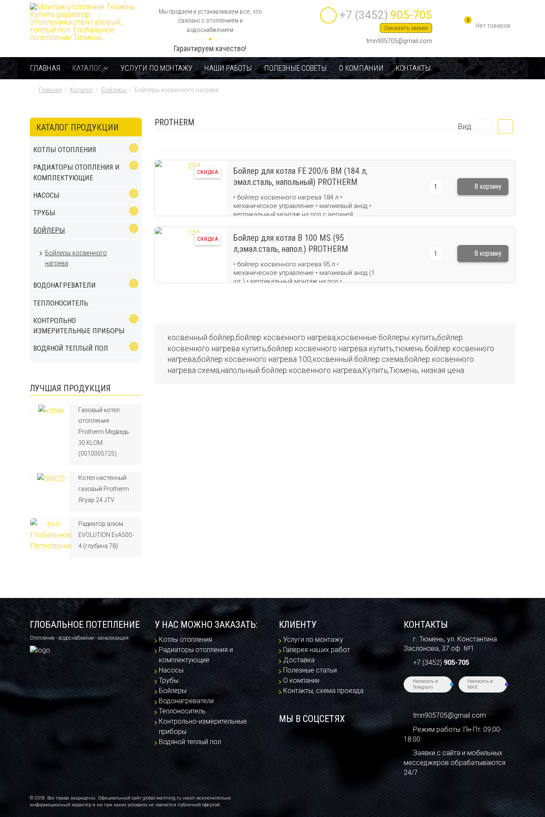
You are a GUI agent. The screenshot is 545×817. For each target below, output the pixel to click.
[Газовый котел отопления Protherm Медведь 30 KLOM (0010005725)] (50, 409)
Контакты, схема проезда (323, 691)
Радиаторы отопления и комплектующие (76, 172)
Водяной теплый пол (70, 348)
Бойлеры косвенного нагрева (76, 257)
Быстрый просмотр (190, 203)
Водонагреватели (64, 285)
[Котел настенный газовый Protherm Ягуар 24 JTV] (51, 477)
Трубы (44, 212)
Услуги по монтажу (156, 68)
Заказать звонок (406, 28)
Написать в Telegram (425, 684)
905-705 (385, 15)
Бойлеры (113, 90)
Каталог (87, 68)
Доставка (299, 660)
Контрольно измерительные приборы (79, 325)
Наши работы (228, 68)
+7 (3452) (441, 662)
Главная (45, 68)
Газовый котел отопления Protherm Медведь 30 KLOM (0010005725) (103, 432)
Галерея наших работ (316, 650)
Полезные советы (295, 68)
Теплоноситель (60, 303)
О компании (361, 68)
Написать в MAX (480, 684)
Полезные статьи (310, 670)
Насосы (46, 195)
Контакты (413, 68)
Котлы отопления (64, 149)
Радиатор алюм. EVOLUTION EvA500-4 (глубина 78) (106, 534)
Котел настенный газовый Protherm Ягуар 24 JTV (103, 488)
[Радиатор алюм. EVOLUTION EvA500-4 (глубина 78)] (51, 534)
